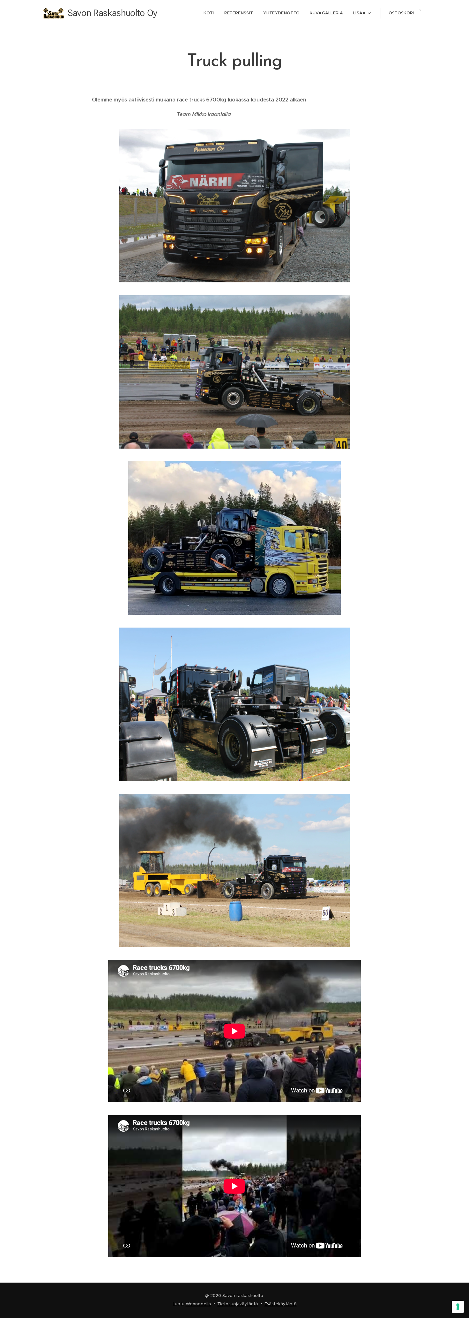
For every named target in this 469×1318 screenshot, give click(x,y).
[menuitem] (210, 13)
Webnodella (198, 1304)
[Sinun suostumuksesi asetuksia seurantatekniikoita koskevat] (458, 1307)
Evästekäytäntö (280, 1304)
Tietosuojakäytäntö (237, 1304)
